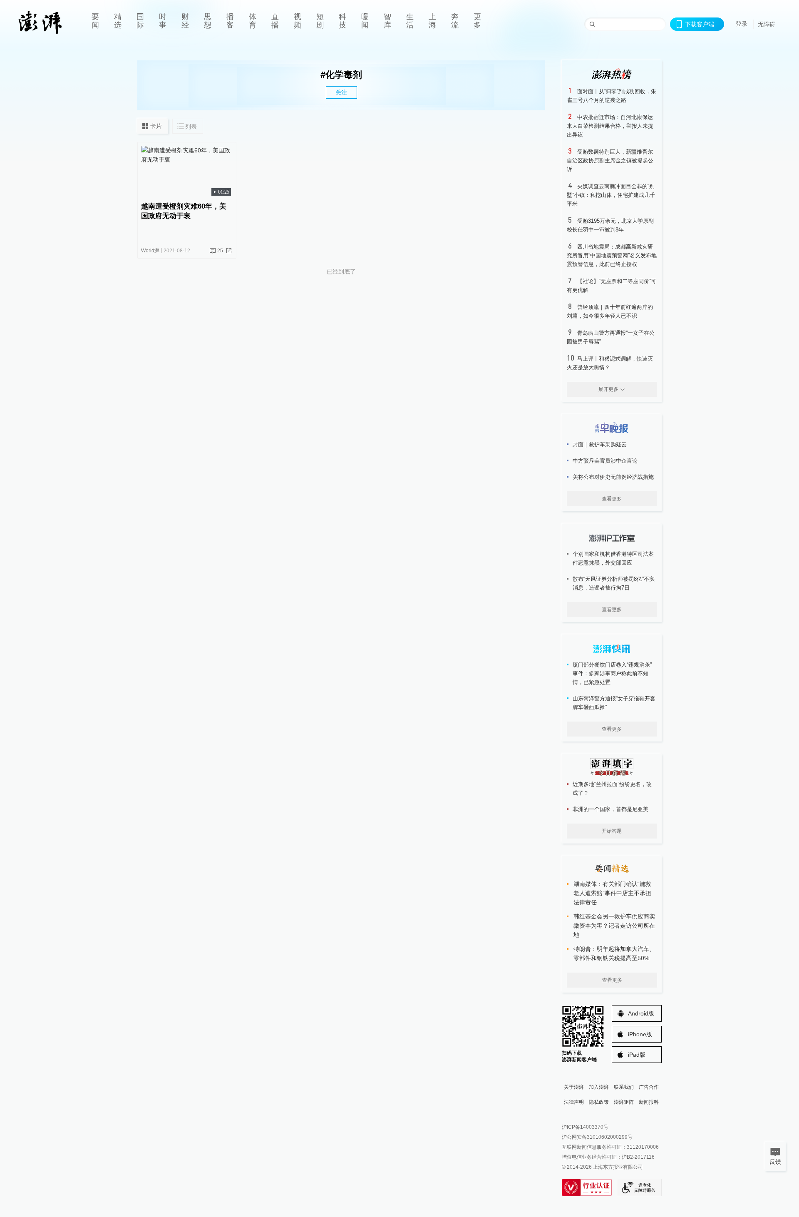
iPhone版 (640, 1034)
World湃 (150, 251)
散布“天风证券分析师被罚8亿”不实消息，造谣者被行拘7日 (614, 583)
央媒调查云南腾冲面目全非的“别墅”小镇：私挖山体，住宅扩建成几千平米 (611, 195)
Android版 (641, 1013)
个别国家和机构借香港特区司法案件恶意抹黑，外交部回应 (613, 558)
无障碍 (766, 24)
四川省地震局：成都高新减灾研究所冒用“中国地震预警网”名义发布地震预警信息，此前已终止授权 (612, 255)
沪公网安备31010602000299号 (597, 1137)
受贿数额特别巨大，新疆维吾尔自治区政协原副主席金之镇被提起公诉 (610, 160)
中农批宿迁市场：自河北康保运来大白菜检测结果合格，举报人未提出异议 (610, 126)
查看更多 (612, 499)
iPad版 (636, 1054)
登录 (741, 23)
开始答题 (612, 831)
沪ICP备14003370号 (585, 1127)
